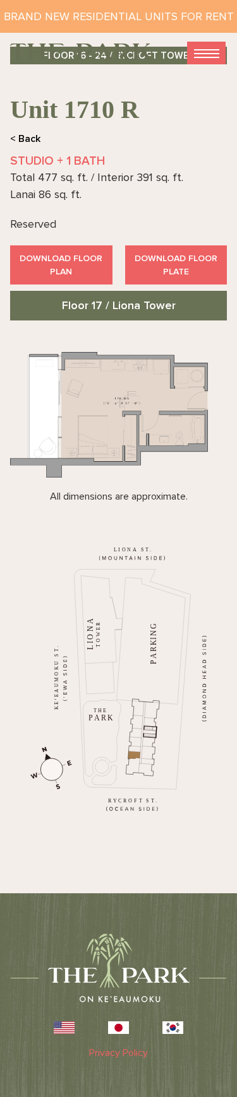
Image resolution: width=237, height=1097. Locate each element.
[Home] (81, 52)
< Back (25, 138)
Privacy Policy (118, 1053)
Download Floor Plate (176, 265)
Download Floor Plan (61, 265)
